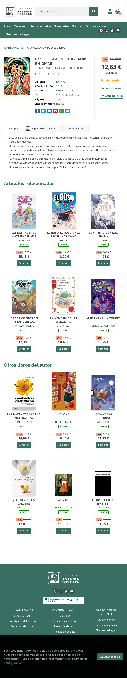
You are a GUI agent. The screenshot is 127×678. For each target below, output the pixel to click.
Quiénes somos (106, 619)
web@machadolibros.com (23, 621)
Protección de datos (65, 626)
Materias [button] (20, 26)
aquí (68, 659)
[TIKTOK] (112, 30)
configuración (13, 663)
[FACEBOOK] (101, 30)
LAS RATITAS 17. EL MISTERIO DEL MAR (23, 234)
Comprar (24, 263)
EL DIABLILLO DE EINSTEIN (103, 502)
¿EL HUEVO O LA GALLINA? (24, 502)
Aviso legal (65, 616)
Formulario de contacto (23, 626)
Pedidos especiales (106, 625)
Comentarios (75, 128)
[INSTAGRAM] (106, 30)
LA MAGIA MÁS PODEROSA (103, 416)
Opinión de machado (44, 128)
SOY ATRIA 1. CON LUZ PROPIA (103, 234)
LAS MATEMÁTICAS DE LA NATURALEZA (23, 416)
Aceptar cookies (110, 656)
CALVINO (63, 500)
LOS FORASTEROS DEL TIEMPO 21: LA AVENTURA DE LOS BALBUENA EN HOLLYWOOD (24, 320)
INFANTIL (8, 47)
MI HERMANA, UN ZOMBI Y (103, 318)
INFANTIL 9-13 (21, 47)
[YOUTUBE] (118, 30)
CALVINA (63, 414)
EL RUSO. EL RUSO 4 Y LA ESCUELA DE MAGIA (63, 234)
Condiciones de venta (65, 621)
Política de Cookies (65, 631)
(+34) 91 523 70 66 (23, 616)
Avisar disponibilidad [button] (114, 95)
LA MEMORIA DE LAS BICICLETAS (63, 320)
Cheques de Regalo (106, 630)
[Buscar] (93, 11)
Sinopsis (14, 128)
